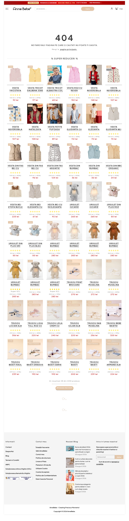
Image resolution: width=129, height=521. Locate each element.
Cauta (88, 9)
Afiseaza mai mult (64, 388)
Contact (9, 447)
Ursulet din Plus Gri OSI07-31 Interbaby (16, 247)
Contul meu (40, 454)
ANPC (8, 464)
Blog (7, 456)
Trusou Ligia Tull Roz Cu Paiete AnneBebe (35, 327)
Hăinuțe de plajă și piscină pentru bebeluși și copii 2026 (83, 473)
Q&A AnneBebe (41, 451)
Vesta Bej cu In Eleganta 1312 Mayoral (54, 207)
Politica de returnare (43, 458)
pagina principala (68, 49)
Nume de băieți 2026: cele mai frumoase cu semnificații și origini (83, 449)
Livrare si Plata (41, 461)
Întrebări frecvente (42, 447)
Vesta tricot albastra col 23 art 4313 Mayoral (55, 92)
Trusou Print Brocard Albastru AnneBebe (74, 286)
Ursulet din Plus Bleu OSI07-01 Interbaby (35, 247)
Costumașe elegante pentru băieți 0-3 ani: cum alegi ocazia (83, 486)
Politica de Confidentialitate (46, 475)
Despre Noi (10, 451)
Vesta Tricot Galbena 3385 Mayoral (35, 90)
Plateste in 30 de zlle (43, 465)
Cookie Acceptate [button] (42, 472)
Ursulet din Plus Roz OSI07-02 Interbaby (114, 208)
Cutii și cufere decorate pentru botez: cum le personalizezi (83, 461)
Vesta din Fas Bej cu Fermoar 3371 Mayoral (35, 169)
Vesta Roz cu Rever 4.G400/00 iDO (74, 92)
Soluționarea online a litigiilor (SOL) (18, 469)
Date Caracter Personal (44, 479)
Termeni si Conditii (12, 460)
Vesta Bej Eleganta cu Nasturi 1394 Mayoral (35, 208)
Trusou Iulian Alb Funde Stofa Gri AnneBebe (74, 327)
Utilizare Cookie (41, 468)
